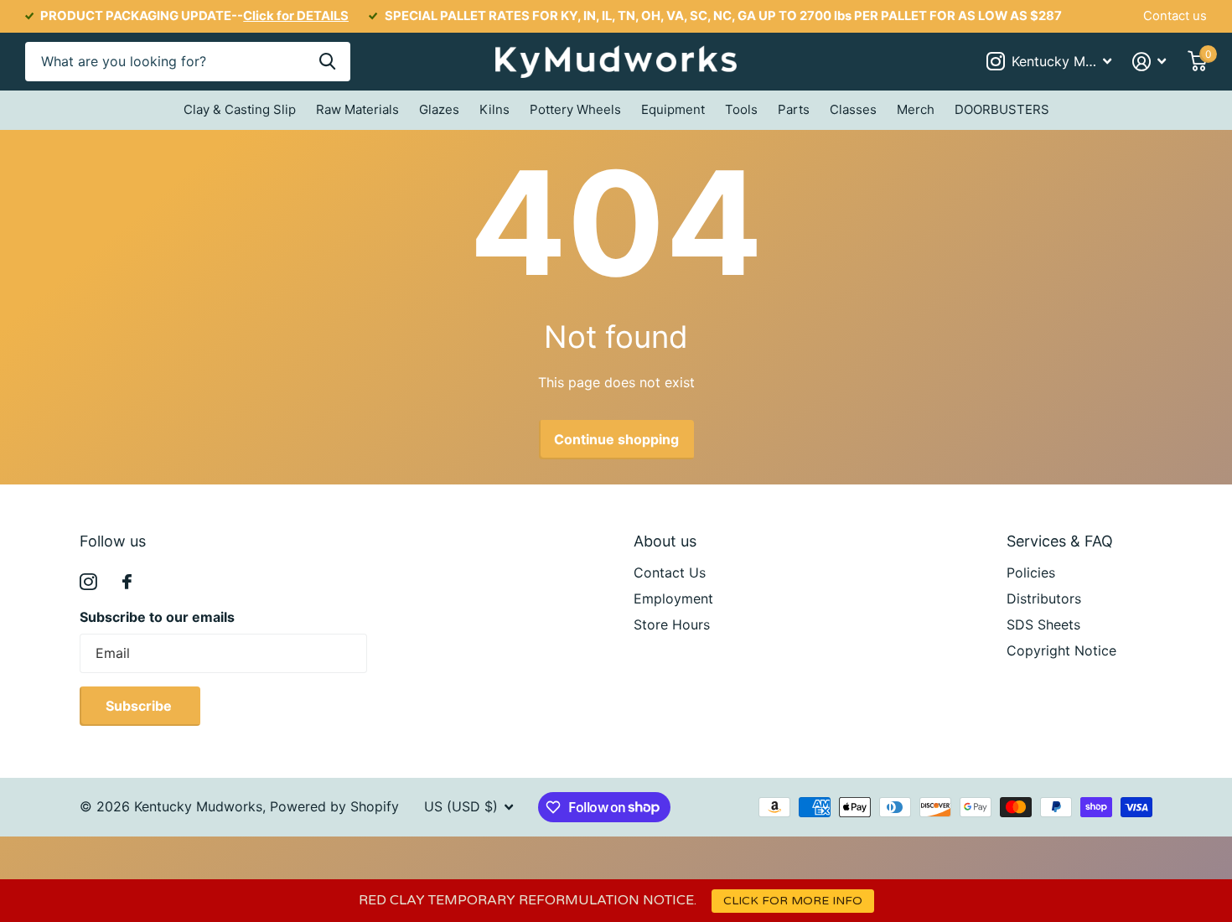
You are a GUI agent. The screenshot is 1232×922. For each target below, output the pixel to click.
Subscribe (140, 705)
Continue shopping (616, 439)
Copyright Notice (1061, 650)
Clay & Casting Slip (240, 109)
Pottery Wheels (575, 109)
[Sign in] (1149, 61)
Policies (1031, 572)
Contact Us (670, 572)
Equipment (673, 109)
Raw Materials (357, 109)
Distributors (1044, 598)
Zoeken (327, 61)
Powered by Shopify (334, 806)
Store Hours (672, 624)
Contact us (1175, 15)
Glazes (439, 109)
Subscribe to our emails (157, 617)
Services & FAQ (1060, 541)
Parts (794, 109)
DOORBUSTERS (1002, 109)
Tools (741, 109)
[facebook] (127, 581)
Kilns (494, 109)
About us (665, 541)
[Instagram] (88, 582)
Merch (915, 109)
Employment (673, 598)
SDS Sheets (1043, 624)
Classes (853, 109)
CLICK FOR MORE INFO (792, 901)
